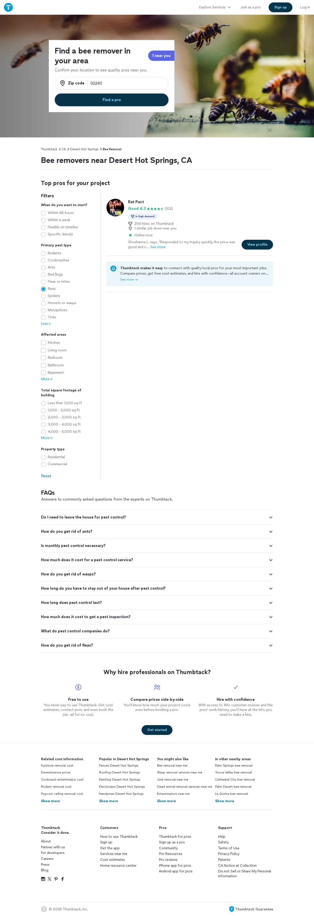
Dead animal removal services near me (184, 786)
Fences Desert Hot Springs (118, 765)
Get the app (110, 848)
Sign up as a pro (172, 842)
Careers (47, 859)
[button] (157, 517)
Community (168, 848)
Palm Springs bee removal (233, 765)
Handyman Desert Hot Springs (121, 794)
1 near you (161, 55)
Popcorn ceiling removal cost (62, 794)
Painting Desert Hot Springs (119, 779)
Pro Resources (170, 854)
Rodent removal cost (56, 786)
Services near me (113, 854)
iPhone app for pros (175, 865)
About (46, 841)
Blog (44, 870)
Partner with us (53, 847)
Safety (223, 842)
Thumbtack (49, 149)
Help (221, 837)
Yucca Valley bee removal (233, 772)
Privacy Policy (228, 854)
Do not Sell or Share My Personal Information (244, 873)
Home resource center (118, 865)
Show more (50, 801)
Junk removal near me (172, 779)
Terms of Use (228, 848)
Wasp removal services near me (179, 772)
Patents (224, 860)
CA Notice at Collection (237, 865)
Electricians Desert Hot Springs (122, 786)
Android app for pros (176, 871)
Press (45, 865)
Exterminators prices (56, 772)
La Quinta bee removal (231, 794)
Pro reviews (168, 860)
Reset (46, 476)
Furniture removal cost (57, 765)
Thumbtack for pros (175, 837)
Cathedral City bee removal (235, 779)
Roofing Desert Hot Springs (119, 772)
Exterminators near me (173, 794)
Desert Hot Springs (84, 149)
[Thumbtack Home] (8, 7)
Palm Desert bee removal (233, 786)
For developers (53, 853)
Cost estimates (112, 860)
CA (64, 149)
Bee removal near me (172, 765)
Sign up (106, 842)
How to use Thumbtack (119, 837)
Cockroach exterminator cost (62, 779)
